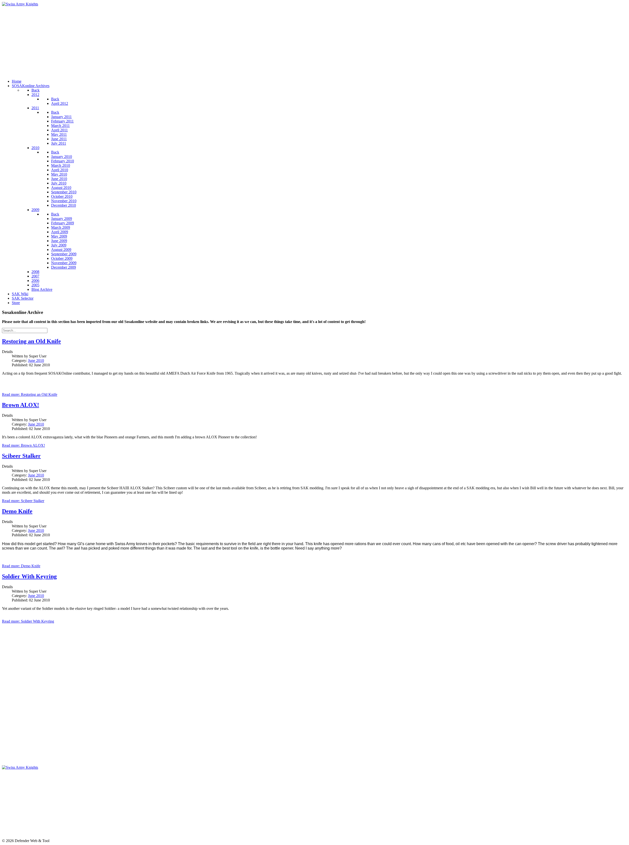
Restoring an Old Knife (31, 341)
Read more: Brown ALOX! (23, 445)
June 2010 (36, 360)
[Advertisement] (149, 40)
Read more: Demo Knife (21, 566)
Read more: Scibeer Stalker (23, 501)
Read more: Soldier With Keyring (28, 621)
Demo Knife (17, 511)
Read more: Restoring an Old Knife (29, 394)
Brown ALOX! (20, 405)
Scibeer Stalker (21, 456)
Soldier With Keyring (29, 576)
